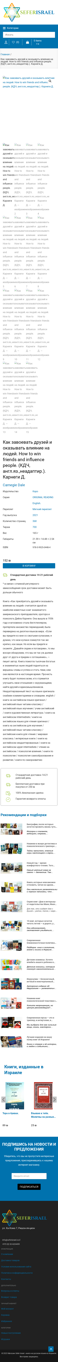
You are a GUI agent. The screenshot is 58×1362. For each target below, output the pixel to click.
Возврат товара (9, 1297)
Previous (3, 1100)
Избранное (6, 1321)
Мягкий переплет (42, 509)
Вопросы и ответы (10, 1291)
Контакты (6, 1279)
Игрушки (5, 1339)
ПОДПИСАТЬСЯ (29, 1186)
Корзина (5, 1315)
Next (54, 1100)
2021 (35, 515)
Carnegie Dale (14, 485)
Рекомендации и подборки (24, 815)
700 (35, 527)
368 (35, 521)
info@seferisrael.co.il (11, 1240)
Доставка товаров (10, 1260)
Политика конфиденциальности (17, 1273)
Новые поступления (11, 1333)
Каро (35, 491)
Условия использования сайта (16, 1266)
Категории (12, 28)
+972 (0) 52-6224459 (11, 1244)
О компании (7, 1254)
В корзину (29, 565)
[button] (50, 81)
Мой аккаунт (7, 1309)
